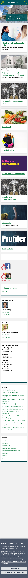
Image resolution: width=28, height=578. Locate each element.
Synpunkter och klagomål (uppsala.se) (13, 420)
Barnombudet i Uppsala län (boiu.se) (12, 427)
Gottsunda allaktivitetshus (13, 174)
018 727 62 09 (5, 312)
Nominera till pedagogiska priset (13, 44)
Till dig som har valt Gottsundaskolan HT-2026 (13, 74)
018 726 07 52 (5, 335)
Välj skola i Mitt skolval (8, 390)
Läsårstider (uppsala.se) (9, 404)
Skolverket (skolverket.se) (9, 430)
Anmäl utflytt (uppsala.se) (9, 392)
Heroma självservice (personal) (11, 450)
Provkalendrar (8, 150)
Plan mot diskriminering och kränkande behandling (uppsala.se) (13, 417)
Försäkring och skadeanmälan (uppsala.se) (10, 412)
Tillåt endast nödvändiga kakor (14, 572)
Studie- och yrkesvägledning (9, 198)
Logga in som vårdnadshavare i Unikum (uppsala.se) (13, 396)
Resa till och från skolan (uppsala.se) (12, 409)
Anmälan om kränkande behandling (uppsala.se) (12, 424)
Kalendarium (6, 445)
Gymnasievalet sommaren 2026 (13, 102)
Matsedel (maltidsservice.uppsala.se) (12, 406)
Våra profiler (7, 249)
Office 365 (5, 453)
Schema (4, 440)
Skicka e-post (6, 314)
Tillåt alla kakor (14, 568)
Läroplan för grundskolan (9, 448)
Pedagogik (6, 223)
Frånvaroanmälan (9, 288)
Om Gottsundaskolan (15, 17)
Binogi (4, 458)
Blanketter (5, 443)
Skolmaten (6, 127)
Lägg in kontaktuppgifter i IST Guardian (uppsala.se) (13, 400)
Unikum (4, 456)
